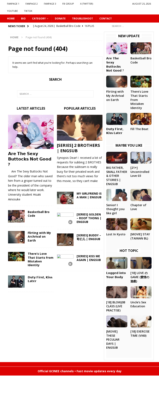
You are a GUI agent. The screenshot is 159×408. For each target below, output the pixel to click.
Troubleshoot (82, 18)
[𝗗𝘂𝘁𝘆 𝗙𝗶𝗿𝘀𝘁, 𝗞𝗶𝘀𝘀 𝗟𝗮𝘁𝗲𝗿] (16, 281)
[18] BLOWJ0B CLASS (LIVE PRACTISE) (115, 306)
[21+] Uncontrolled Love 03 (139, 172)
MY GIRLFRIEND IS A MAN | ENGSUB (89, 195)
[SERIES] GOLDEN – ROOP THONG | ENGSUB (89, 218)
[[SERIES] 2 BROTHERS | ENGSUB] (79, 128)
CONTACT (105, 18)
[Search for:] (130, 26)
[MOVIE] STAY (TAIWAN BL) (140, 236)
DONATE (60, 18)
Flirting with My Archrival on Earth (39, 236)
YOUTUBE (12, 10)
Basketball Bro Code (38, 214)
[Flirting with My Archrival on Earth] (16, 237)
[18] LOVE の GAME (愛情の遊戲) (139, 277)
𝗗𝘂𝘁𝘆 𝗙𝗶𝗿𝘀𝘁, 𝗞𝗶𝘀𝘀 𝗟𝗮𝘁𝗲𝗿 (40, 279)
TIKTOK (28, 10)
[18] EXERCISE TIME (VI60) (140, 333)
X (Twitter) (86, 3)
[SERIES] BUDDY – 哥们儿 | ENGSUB (89, 237)
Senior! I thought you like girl (115, 209)
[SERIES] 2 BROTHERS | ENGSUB (78, 147)
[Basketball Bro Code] (16, 216)
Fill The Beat (139, 129)
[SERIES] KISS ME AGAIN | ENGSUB (89, 258)
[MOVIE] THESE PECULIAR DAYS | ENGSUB (112, 339)
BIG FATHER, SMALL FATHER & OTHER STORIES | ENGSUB (116, 176)
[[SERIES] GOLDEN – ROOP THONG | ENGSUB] (65, 219)
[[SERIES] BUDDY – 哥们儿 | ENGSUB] (65, 239)
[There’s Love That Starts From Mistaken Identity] (16, 256)
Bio (23, 18)
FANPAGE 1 (13, 3)
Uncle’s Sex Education (138, 304)
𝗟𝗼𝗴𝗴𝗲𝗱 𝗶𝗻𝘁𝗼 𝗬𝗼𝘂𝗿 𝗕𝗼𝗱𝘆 (116, 275)
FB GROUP (68, 3)
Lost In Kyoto (115, 234)
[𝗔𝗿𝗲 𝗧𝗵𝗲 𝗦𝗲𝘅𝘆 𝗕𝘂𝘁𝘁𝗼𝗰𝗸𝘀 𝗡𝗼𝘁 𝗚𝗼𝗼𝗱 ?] (31, 132)
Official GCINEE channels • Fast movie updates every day (80, 371)
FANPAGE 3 (50, 3)
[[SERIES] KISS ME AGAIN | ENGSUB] (65, 260)
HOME (11, 18)
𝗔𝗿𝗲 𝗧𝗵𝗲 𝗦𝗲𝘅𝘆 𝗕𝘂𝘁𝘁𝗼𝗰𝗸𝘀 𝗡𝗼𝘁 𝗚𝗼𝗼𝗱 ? (29, 159)
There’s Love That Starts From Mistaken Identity (40, 259)
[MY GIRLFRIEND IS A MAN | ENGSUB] (65, 198)
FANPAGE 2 (31, 3)
